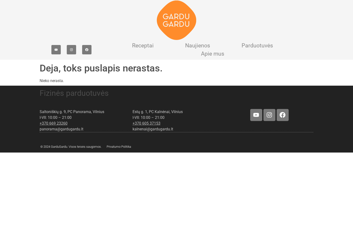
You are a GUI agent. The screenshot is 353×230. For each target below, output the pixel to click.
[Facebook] (86, 49)
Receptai (143, 45)
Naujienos (197, 45)
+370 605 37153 (146, 123)
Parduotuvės (257, 45)
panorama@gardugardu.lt (61, 129)
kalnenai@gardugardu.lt (153, 129)
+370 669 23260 (53, 123)
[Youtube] (56, 49)
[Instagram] (71, 49)
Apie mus (212, 54)
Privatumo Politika (119, 146)
